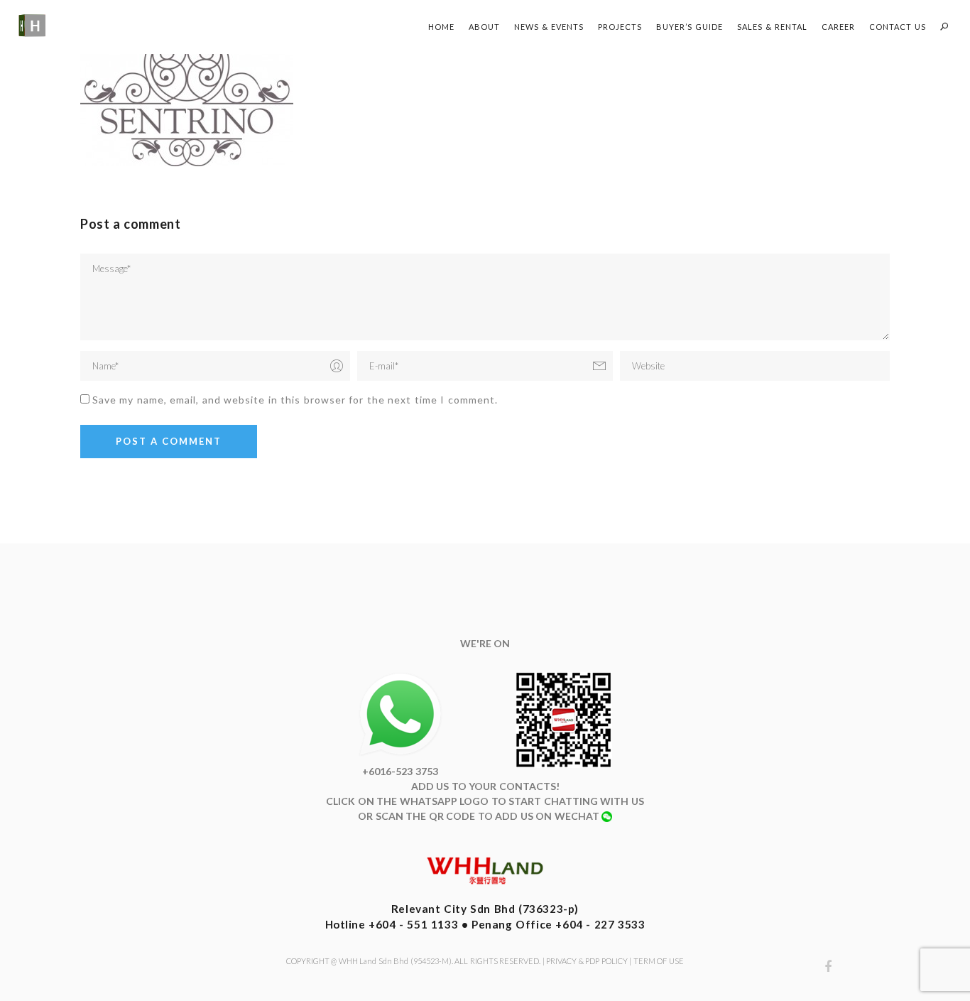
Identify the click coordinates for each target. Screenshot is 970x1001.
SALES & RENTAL (772, 26)
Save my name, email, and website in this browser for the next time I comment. (295, 400)
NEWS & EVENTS (549, 26)
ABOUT (484, 26)
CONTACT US (897, 26)
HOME (441, 26)
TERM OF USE (658, 960)
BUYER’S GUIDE (689, 26)
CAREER (838, 26)
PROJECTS (620, 26)
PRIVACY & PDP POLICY (587, 960)
